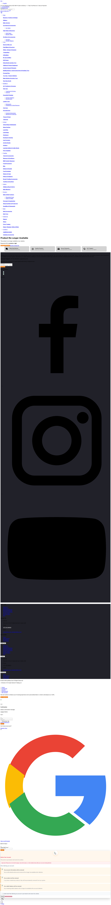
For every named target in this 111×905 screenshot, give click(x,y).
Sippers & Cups (7, 174)
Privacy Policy (6, 613)
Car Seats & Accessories (9, 25)
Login (4, 637)
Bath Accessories (7, 211)
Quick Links (3, 643)
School (4, 122)
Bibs (4, 166)
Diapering (5, 216)
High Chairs (8, 33)
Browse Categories (14, 245)
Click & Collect (6, 614)
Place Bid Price (5, 847)
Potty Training (6, 224)
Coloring (8, 92)
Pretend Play (6, 73)
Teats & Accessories (8, 155)
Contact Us (5, 608)
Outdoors (5, 229)
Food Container (7, 171)
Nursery (5, 192)
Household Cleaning (8, 95)
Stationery (6, 135)
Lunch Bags (6, 132)
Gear (4, 15)
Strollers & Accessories (9, 37)
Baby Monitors (6, 189)
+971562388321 (5, 6)
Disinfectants (9, 99)
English (5, 3)
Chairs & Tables (9, 198)
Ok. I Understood (4, 697)
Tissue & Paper (7, 117)
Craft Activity (6, 140)
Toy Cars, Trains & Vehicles (10, 75)
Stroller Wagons (10, 40)
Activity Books (6, 142)
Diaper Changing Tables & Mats (11, 227)
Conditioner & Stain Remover (13, 105)
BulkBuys (5, 83)
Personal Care (6, 110)
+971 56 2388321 (7, 627)
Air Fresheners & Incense (9, 86)
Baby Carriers (6, 23)
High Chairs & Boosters (9, 30)
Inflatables (6, 55)
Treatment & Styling (11, 91)
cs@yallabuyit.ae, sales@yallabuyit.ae (12, 632)
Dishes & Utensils (7, 168)
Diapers (5, 219)
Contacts (2, 656)
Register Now (4, 728)
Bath (4, 208)
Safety (4, 184)
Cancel (2, 711)
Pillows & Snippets (8, 176)
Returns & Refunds (7, 610)
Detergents (8, 104)
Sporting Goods (7, 81)
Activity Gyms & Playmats (9, 68)
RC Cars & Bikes (7, 57)
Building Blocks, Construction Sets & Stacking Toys (16, 70)
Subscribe (3, 266)
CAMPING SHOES (7, 232)
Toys (4, 42)
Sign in (2, 11)
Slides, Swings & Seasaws (9, 50)
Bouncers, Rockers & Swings (10, 17)
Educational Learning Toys (9, 62)
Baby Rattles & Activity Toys (10, 78)
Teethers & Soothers (8, 181)
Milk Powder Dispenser (9, 161)
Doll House (6, 60)
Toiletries (5, 119)
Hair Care (5, 88)
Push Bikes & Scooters (9, 47)
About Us (5, 607)
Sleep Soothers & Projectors (10, 203)
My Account (3, 672)
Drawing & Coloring (8, 137)
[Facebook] (56, 386)
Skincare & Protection (11, 114)
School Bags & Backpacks (9, 124)
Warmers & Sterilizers (8, 158)
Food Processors (7, 163)
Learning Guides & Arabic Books (11, 148)
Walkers (5, 20)
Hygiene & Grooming (11, 113)
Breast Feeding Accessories (10, 179)
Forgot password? (5, 722)
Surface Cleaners (10, 97)
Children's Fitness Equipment (10, 65)
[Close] (1, 846)
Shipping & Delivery (8, 609)
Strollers (8, 39)
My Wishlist (6, 639)
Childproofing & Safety (9, 187)
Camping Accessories (8, 234)
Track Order (6, 641)
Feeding (5, 153)
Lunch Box (5, 130)
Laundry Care (6, 101)
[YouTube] (56, 601)
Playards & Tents (10, 197)
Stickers (5, 145)
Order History (6, 638)
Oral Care (5, 108)
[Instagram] (56, 494)
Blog (4, 615)
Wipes (4, 221)
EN (1, 1)
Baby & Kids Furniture (8, 194)
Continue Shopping (5, 245)
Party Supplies (7, 150)
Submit (2, 850)
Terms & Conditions (7, 612)
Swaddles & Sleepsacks (9, 206)
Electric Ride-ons (7, 44)
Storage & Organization (9, 201)
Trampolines (6, 52)
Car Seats (8, 28)
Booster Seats (9, 34)
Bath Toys (5, 214)
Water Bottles (6, 127)
